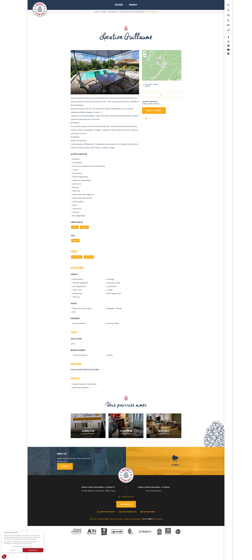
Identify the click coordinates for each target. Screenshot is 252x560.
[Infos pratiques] (228, 30)
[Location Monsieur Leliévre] (105, 72)
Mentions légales (103, 519)
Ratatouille (164, 431)
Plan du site (93, 519)
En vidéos (175, 465)
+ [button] (144, 52)
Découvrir (119, 5)
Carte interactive (129, 512)
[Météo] (228, 10)
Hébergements (112, 12)
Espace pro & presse (107, 512)
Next (108, 90)
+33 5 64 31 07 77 (127, 497)
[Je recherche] (228, 5)
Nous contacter (126, 504)
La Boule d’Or (88, 431)
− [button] (144, 55)
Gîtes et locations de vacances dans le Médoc (132, 12)
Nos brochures (149, 512)
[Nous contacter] (228, 15)
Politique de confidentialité (132, 519)
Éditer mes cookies (116, 519)
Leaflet (179, 80)
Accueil (96, 12)
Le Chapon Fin (126, 431)
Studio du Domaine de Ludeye (149, 119)
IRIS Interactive (158, 519)
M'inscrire (65, 467)
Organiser (133, 5)
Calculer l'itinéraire (154, 111)
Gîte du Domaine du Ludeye (143, 119)
